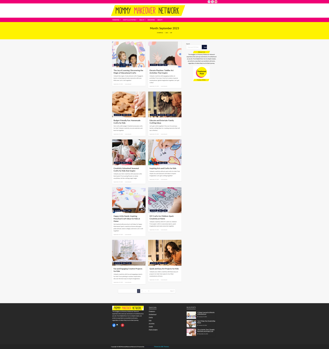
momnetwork (128, 84)
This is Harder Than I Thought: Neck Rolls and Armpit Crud (206, 330)
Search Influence (149, 346)
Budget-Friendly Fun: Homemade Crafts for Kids (127, 121)
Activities (117, 64)
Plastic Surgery (153, 329)
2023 (166, 32)
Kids (129, 64)
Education (151, 20)
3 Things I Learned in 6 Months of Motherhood (206, 313)
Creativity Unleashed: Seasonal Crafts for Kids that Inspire (126, 169)
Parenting (115, 20)
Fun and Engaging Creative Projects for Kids (128, 270)
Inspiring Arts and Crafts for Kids (163, 168)
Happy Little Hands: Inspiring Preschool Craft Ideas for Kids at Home (127, 218)
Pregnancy (152, 311)
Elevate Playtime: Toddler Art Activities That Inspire (162, 71)
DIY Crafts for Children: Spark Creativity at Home (162, 217)
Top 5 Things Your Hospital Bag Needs (206, 321)
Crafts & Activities (129, 20)
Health (141, 20)
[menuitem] (116, 20)
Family (124, 64)
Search (188, 44)
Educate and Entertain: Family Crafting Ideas (162, 121)
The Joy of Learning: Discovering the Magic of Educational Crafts (128, 71)
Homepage (160, 32)
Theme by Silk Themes (161, 346)
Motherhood (152, 314)
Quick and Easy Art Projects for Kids (164, 269)
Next (171, 291)
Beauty (160, 20)
